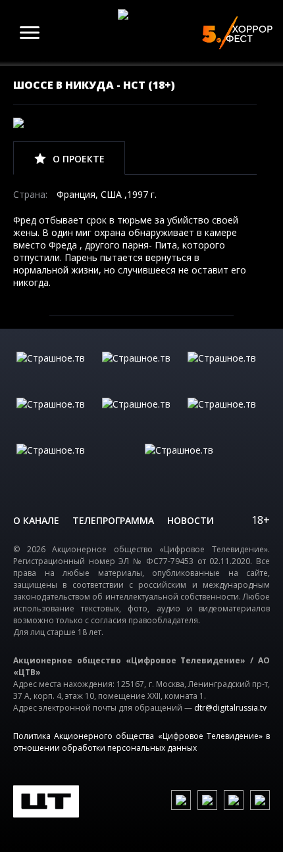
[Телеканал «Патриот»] (206, 463)
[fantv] (227, 371)
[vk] (181, 800)
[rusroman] (77, 463)
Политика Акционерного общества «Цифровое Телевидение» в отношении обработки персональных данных (141, 741)
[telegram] (234, 800)
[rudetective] (227, 417)
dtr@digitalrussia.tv (230, 707)
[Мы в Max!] (260, 800)
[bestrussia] (141, 371)
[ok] (207, 800)
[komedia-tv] (141, 417)
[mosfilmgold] (56, 417)
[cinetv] (56, 371)
